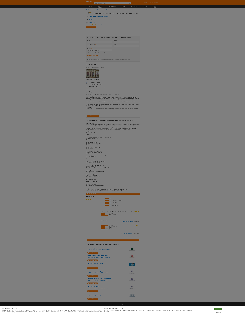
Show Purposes (218, 312)
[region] (122, 310)
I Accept (218, 309)
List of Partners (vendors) (108, 313)
